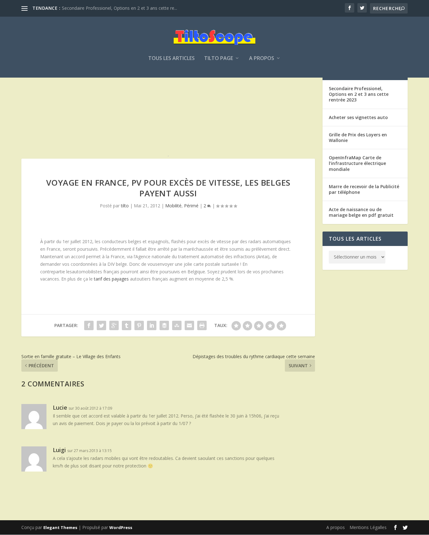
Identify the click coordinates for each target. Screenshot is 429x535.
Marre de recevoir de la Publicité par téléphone (364, 189)
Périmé (191, 206)
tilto (125, 206)
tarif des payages (111, 279)
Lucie (60, 407)
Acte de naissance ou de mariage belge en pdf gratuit (361, 212)
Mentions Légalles (368, 527)
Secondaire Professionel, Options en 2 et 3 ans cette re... (119, 8)
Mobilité (173, 206)
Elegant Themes (60, 527)
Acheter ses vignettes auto (358, 117)
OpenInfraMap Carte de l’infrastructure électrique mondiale (357, 163)
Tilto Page (218, 59)
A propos (261, 59)
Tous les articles (171, 59)
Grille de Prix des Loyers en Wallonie (358, 137)
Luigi (59, 450)
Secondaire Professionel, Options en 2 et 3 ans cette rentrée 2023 (358, 94)
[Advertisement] (168, 110)
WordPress (120, 527)
